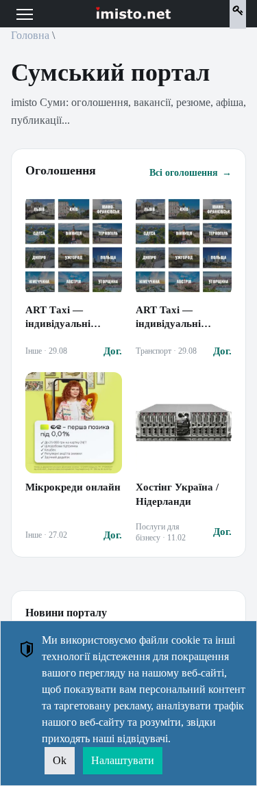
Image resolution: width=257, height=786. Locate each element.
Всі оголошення (190, 173)
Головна (30, 35)
